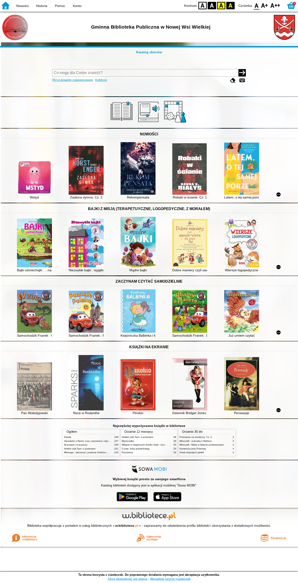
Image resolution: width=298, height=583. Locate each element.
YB (221, 5)
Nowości (22, 6)
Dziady (67, 437)
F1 (264, 5)
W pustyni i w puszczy (75, 444)
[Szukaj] (242, 73)
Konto (77, 6)
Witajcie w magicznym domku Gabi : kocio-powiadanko (151, 444)
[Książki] (122, 122)
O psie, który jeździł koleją (135, 448)
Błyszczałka (128, 441)
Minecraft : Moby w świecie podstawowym (201, 444)
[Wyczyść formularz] (233, 80)
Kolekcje (101, 80)
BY (230, 5)
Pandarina (127, 452)
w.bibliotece (126, 525)
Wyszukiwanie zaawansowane (72, 80)
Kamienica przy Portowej (192, 448)
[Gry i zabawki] (175, 122)
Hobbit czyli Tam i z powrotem (79, 448)
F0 (256, 5)
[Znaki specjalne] (242, 80)
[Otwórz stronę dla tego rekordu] (35, 178)
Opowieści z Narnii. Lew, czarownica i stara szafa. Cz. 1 (93, 441)
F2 (275, 5)
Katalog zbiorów (149, 52)
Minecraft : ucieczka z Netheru (195, 441)
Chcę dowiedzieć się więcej (127, 579)
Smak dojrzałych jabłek (191, 452)
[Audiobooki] (149, 122)
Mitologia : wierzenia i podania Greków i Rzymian (90, 452)
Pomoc (60, 6)
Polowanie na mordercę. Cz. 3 (195, 437)
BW (212, 5)
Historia (41, 6)
